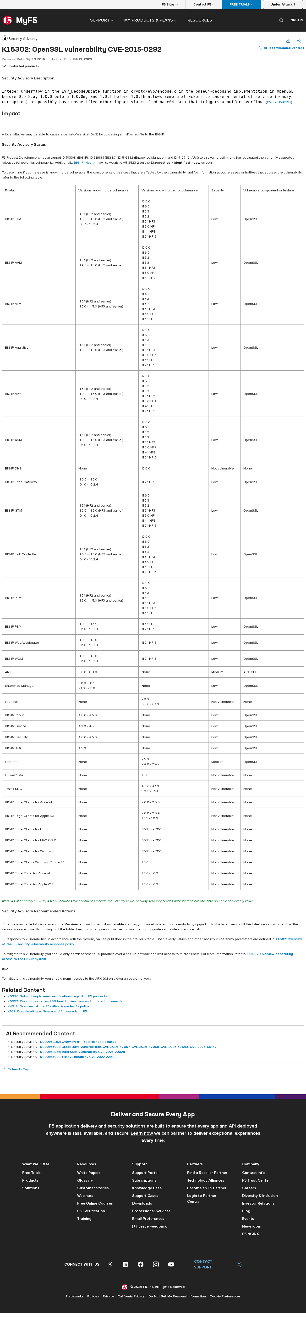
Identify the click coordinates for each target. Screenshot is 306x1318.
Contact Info (253, 1172)
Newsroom (251, 1226)
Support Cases (145, 1195)
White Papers (89, 1172)
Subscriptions (144, 1180)
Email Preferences (148, 1218)
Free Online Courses (95, 1203)
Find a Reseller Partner (207, 1172)
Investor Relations (258, 1203)
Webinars (85, 1195)
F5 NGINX (250, 1234)
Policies (93, 1296)
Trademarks (74, 1296)
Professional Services (151, 1211)
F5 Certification (91, 1211)
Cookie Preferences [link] (225, 1296)
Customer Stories (93, 1188)
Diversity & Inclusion (260, 1195)
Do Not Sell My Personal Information (177, 1296)
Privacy (108, 1296)
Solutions (30, 1188)
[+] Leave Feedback (149, 1226)
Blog (246, 1211)
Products (30, 1180)
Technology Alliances (205, 1180)
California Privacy (131, 1296)
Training (84, 1218)
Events (248, 1218)
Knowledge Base (147, 1188)
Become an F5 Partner (206, 1188)
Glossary (85, 1180)
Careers (249, 1188)
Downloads (142, 1203)
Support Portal (145, 1172)
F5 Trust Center (256, 1180)
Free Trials (31, 1172)
